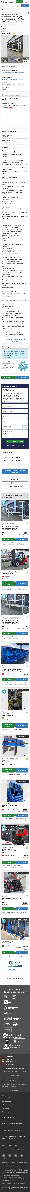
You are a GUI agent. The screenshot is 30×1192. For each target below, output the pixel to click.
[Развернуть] (15, 546)
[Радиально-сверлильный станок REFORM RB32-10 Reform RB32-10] (15, 699)
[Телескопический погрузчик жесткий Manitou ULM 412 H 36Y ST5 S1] (15, 882)
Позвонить (23, 378)
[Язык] (26, 1)
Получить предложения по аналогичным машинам (12, 435)
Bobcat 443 (23, 1071)
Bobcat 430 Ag (15, 1075)
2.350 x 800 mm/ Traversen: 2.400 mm (13, 84)
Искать (25, 6)
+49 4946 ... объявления (12, 457)
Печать (15, 476)
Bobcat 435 (15, 1090)
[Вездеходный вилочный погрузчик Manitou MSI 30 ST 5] (15, 559)
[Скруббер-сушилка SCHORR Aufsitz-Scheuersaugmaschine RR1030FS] (15, 835)
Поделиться (16, 483)
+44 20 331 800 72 (10, 1057)
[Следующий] (27, 49)
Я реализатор (9, 432)
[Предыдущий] (2, 49)
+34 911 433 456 (9, 1064)
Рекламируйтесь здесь (15, 978)
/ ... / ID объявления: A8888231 (11, 9)
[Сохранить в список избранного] (26, 13)
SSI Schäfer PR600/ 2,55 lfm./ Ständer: (13, 79)
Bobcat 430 (7, 1071)
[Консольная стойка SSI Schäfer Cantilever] (15, 929)
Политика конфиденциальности (15, 445)
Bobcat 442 (15, 1071)
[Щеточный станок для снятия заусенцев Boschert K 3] (15, 746)
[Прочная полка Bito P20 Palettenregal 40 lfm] (15, 791)
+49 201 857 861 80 (10, 1062)
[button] (28, 1)
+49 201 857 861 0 (10, 1059)
